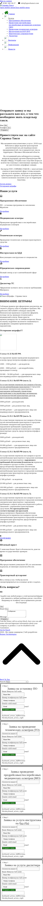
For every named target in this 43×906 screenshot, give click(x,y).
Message (3, 617)
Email (2, 609)
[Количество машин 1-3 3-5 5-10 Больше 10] (22, 733)
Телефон (3, 128)
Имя (2, 125)
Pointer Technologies (8, 634)
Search (2, 682)
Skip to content (6, 1)
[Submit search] (27, 682)
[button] (15, 8)
